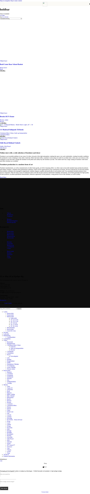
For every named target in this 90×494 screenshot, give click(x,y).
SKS (8, 440)
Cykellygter (10, 351)
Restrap (9, 435)
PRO (8, 429)
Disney (9, 407)
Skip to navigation (5, 0)
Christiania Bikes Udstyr (7, 133)
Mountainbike (11, 236)
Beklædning (10, 245)
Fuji (8, 413)
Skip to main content (16, 0)
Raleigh (9, 431)
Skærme (9, 378)
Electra (9, 408)
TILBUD (9, 254)
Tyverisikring (10, 366)
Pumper (9, 359)
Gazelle (9, 415)
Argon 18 (9, 388)
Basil (1, 67)
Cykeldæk (10, 373)
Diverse (13, 350)
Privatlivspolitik (11, 222)
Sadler (6, 120)
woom (9, 451)
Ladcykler (10, 243)
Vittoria (9, 450)
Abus (8, 386)
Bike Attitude (10, 396)
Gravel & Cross (11, 331)
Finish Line (10, 412)
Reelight (9, 432)
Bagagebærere (11, 343)
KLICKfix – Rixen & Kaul (14, 419)
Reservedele (10, 251)
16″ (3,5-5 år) (14, 321)
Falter (8, 410)
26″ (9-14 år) (14, 326)
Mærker (9, 253)
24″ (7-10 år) (14, 324)
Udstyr (9, 248)
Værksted (9, 216)
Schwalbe (9, 437)
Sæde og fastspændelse (20, 133)
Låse (8, 358)
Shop (8, 256)
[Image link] (13, 204)
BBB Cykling (11, 394)
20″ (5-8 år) (14, 323)
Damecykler (10, 233)
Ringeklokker (11, 361)
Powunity (9, 427)
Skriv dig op (4, 488)
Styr (8, 380)
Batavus (9, 392)
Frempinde (10, 375)
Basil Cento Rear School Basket (11, 64)
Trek (8, 448)
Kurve (5, 67)
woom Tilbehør (11, 367)
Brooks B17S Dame (7, 116)
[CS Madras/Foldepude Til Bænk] (16, 124)
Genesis (9, 416)
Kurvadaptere (14, 356)
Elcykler (9, 242)
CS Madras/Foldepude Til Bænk (12, 130)
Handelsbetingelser (12, 221)
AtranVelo (10, 389)
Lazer (8, 423)
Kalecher (13, 346)
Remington (10, 434)
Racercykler (10, 238)
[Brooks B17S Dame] (17, 111)
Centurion (10, 404)
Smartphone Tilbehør (13, 364)
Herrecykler (10, 231)
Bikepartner (10, 397)
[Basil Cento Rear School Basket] (17, 59)
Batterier (9, 372)
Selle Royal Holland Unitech (10, 143)
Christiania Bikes (4, 134)
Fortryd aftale (45, 492)
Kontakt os (10, 214)
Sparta (9, 443)
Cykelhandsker (11, 337)
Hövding (9, 418)
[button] (3, 61)
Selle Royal (7, 146)
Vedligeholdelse (11, 381)
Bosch (9, 399)
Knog (8, 421)
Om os (9, 213)
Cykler (9, 257)
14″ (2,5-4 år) (14, 319)
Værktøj (9, 383)
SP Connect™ (11, 445)
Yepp (8, 453)
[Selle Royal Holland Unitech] (8, 138)
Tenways (9, 446)
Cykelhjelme (10, 246)
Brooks (2, 120)
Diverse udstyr (11, 369)
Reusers (9, 219)
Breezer (9, 400)
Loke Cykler (8, 303)
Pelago (9, 426)
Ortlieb (9, 424)
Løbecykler (14, 318)
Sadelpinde (10, 377)
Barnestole (10, 342)
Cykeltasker (10, 353)
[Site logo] (45, 6)
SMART (9, 442)
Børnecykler (10, 234)
